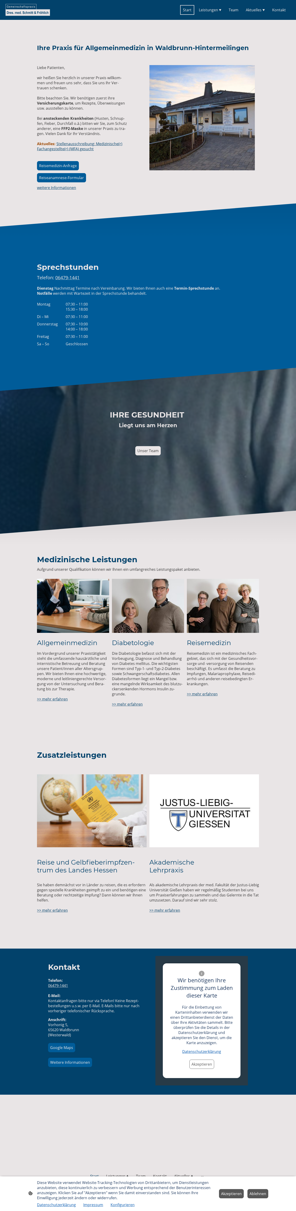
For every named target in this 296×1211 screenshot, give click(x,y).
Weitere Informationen (70, 1062)
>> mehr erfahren (52, 699)
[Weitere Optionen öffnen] (202, 1176)
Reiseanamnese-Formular (61, 177)
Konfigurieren (123, 1204)
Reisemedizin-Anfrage (58, 165)
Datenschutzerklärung (201, 1051)
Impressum (93, 1204)
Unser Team (148, 450)
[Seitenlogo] (28, 9)
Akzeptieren (201, 1064)
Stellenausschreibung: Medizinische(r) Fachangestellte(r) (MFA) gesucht (79, 146)
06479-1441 (58, 985)
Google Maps (61, 1047)
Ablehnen (258, 1193)
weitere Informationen (56, 187)
